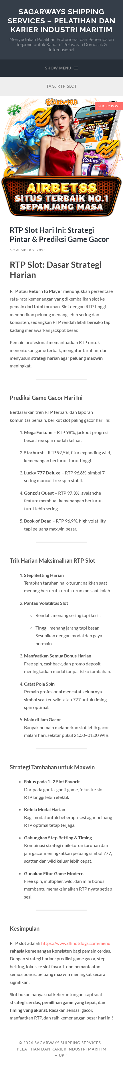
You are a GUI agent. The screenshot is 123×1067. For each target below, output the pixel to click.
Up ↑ (64, 1055)
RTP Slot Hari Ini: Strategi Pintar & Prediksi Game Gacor (59, 234)
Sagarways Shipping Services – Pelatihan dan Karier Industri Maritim (62, 20)
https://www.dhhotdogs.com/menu (75, 943)
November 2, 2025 (28, 250)
